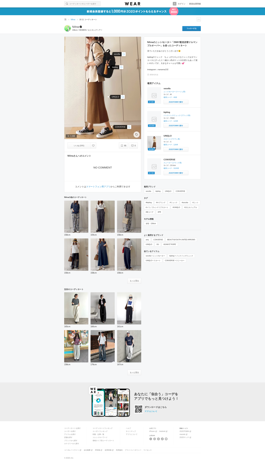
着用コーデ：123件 (171, 121)
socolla (167, 88)
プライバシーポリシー (133, 450)
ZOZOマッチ (184, 437)
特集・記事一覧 (98, 434)
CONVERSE (169, 159)
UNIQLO (168, 136)
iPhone (152, 431)
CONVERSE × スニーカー (174, 260)
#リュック (173, 203)
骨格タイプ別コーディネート (103, 441)
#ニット (195, 203)
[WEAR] (132, 4)
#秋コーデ (149, 212)
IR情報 (97, 450)
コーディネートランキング (102, 428)
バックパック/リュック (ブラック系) (177, 115)
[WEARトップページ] (65, 19)
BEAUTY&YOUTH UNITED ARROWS (181, 240)
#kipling (149, 203)
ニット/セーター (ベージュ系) (174, 92)
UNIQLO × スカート (153, 260)
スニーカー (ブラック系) (173, 163)
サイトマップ (131, 431)
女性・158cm (151, 223)
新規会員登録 (195, 4)
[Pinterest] (166, 439)
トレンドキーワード (100, 437)
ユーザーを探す (70, 431)
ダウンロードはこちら (156, 407)
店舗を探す (68, 437)
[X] (150, 439)
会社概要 (87, 450)
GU (158, 244)
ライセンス (147, 450)
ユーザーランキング (100, 431)
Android (162, 431)
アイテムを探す (70, 434)
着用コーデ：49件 (170, 97)
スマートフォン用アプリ (98, 187)
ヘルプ (128, 428)
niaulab (182, 434)
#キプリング (160, 203)
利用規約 (119, 450)
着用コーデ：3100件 (171, 168)
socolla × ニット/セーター (155, 256)
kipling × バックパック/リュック (181, 256)
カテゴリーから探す (71, 444)
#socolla (185, 203)
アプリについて (151, 411)
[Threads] (158, 439)
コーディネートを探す (72, 428)
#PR (159, 212)
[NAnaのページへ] (67, 28)
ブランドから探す (70, 441)
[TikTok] (162, 439)
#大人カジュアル (190, 207)
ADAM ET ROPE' (169, 244)
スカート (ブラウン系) (172, 139)
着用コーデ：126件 (171, 145)
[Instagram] (154, 439)
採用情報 (108, 450)
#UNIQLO (176, 207)
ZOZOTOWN (184, 431)
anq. (147, 240)
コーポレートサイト (71, 450)
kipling (167, 112)
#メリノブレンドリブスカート (157, 207)
